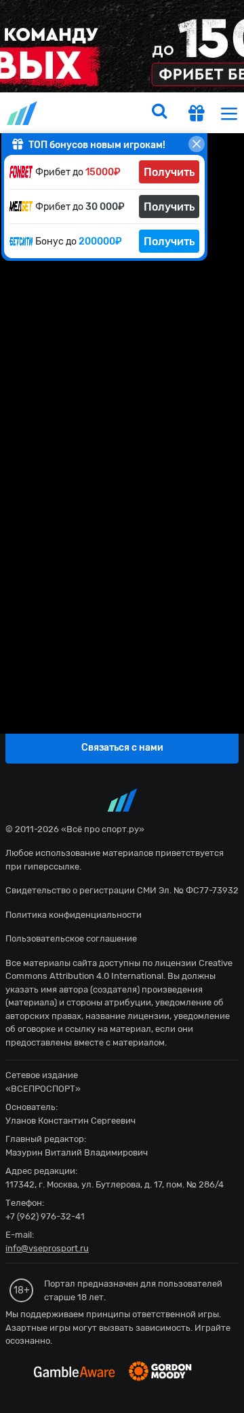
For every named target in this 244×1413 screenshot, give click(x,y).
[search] (159, 113)
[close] (196, 144)
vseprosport (23, 113)
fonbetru (122, 706)
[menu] (229, 113)
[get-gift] (196, 114)
